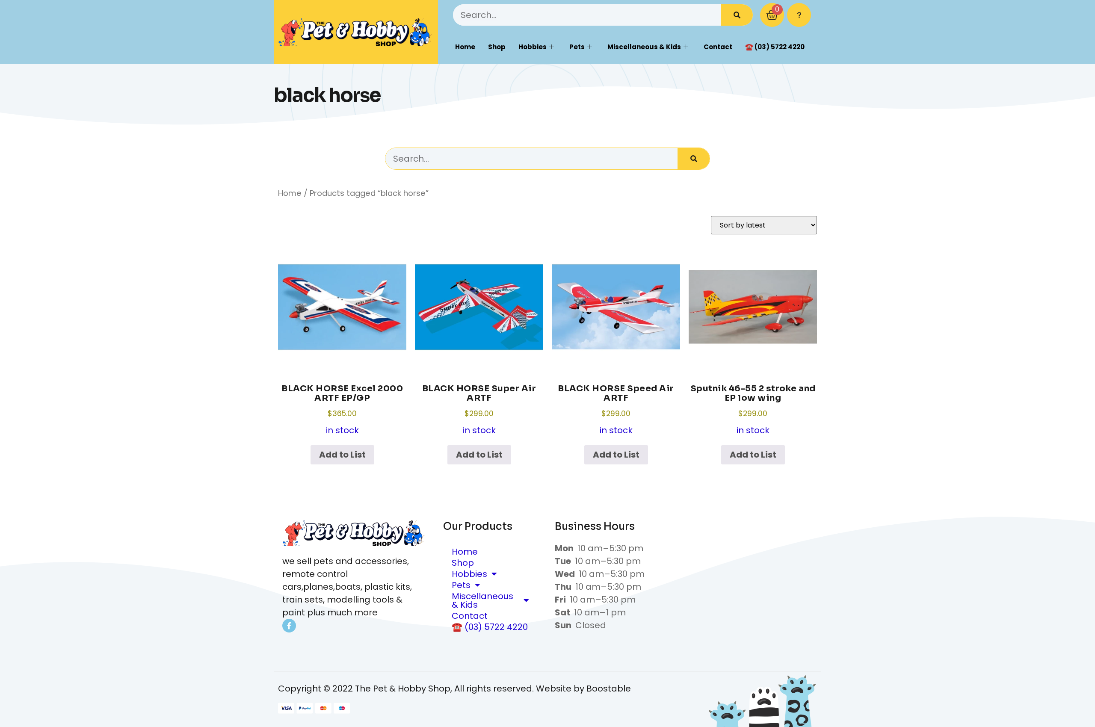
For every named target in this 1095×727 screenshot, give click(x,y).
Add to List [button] (342, 455)
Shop (497, 46)
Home (465, 46)
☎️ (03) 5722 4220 (775, 46)
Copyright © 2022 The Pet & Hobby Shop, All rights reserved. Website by (432, 688)
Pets (577, 46)
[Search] (737, 15)
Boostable (608, 688)
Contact (718, 46)
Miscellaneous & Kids (644, 46)
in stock (342, 409)
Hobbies (532, 46)
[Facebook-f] (289, 625)
